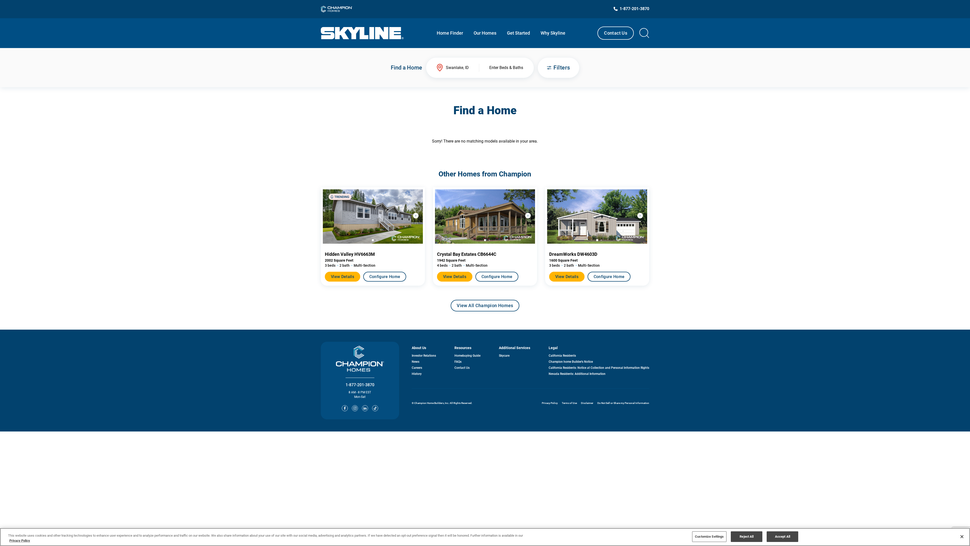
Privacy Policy (550, 403)
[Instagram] (355, 408)
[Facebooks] (345, 408)
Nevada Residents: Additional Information (577, 374)
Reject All (747, 536)
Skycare (504, 355)
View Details (342, 276)
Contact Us (615, 33)
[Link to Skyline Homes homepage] (362, 33)
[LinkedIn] (365, 408)
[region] (485, 537)
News (415, 361)
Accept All (782, 536)
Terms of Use (569, 403)
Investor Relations (424, 355)
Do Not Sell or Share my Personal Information (623, 403)
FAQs (458, 361)
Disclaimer (587, 403)
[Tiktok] (375, 408)
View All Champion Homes (485, 307)
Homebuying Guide (467, 355)
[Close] (961, 536)
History (417, 374)
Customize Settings (709, 536)
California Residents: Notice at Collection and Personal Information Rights (599, 368)
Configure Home (384, 276)
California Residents (562, 355)
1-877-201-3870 (360, 384)
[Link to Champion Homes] (336, 9)
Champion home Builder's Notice (571, 361)
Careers (417, 368)
